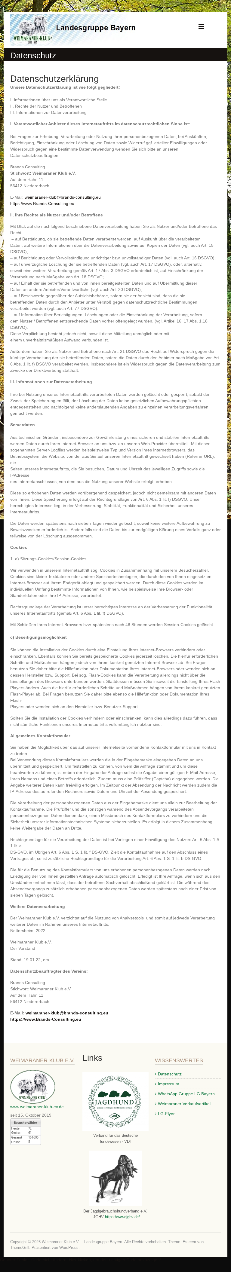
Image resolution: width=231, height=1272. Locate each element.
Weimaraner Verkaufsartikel (184, 1103)
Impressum (168, 1083)
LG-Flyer (166, 1113)
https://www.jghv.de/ (122, 1217)
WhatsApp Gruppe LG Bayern (186, 1093)
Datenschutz (170, 1074)
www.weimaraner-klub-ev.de (37, 1106)
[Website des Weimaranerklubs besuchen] (32, 1072)
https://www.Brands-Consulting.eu (42, 203)
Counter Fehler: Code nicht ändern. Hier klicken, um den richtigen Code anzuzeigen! (80, 1259)
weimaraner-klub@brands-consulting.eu (63, 197)
